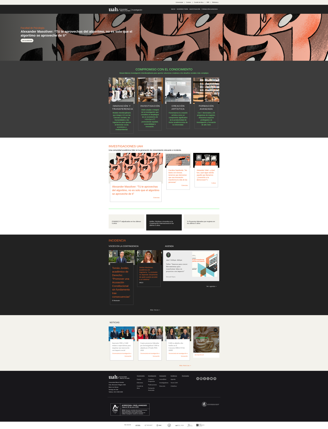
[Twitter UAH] (208, 376)
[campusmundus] (179, 423)
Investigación (194, 9)
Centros (188, 2)
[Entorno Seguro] (169, 423)
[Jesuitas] (190, 423)
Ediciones (140, 381)
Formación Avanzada (210, 9)
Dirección (162, 384)
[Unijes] (200, 423)
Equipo (139, 377)
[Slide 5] (170, 58)
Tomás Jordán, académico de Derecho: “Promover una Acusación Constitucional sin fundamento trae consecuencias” (121, 280)
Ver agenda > (211, 284)
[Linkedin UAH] (198, 376)
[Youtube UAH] (211, 376)
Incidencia (174, 374)
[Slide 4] (167, 58)
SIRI (208, 2)
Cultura (213, 183)
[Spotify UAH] (214, 376)
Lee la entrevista (27, 40)
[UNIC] (159, 423)
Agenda (173, 377)
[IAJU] (148, 423)
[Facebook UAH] (204, 376)
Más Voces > (155, 308)
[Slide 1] (158, 58)
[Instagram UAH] (201, 376)
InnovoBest (162, 377)
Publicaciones (152, 383)
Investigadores (163, 381)
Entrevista (156, 197)
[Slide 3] (164, 58)
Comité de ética (198, 2)
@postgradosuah (199, 352)
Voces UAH (174, 381)
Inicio (173, 9)
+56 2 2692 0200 (118, 390)
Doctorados (185, 374)
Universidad (179, 2)
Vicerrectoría (182, 9)
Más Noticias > (185, 363)
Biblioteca (215, 2)
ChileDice (174, 384)
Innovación (162, 374)
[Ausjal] (138, 423)
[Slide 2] (161, 58)
